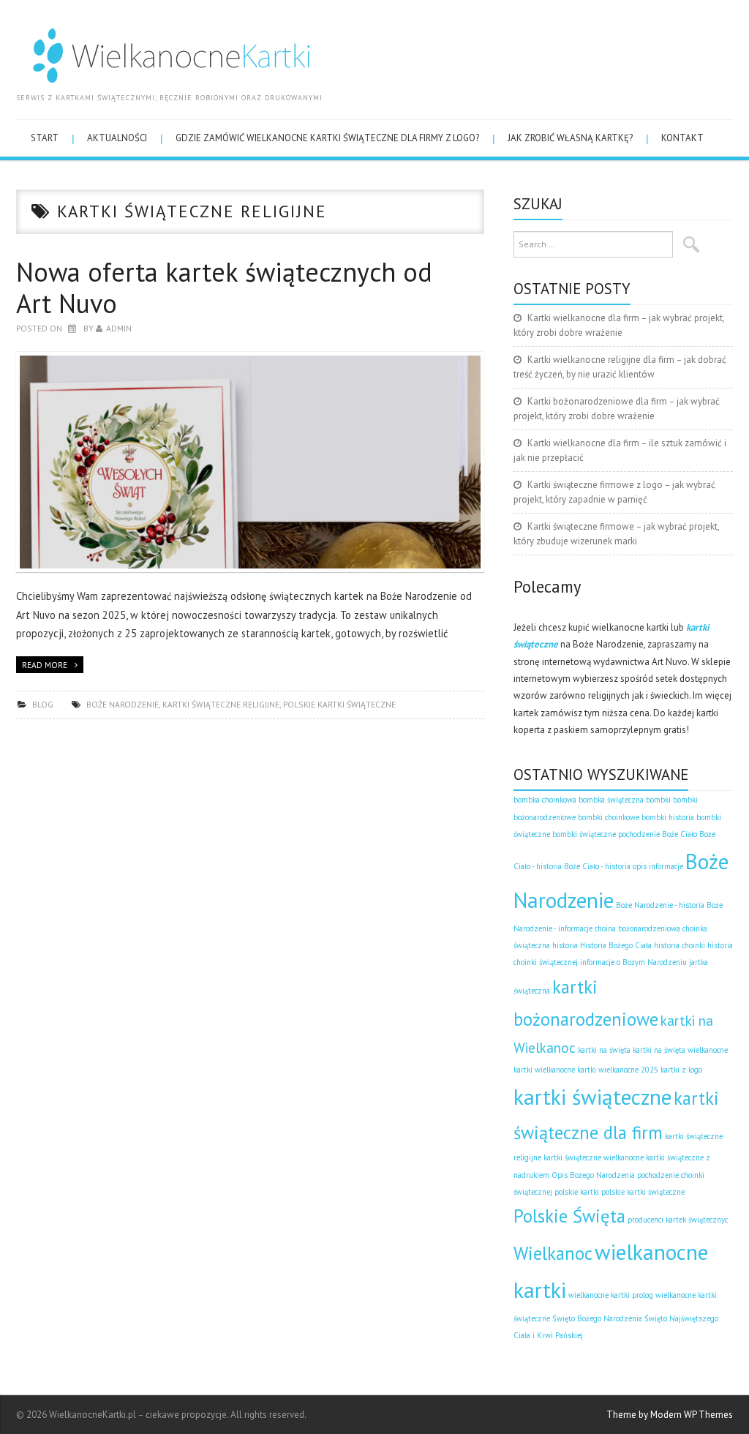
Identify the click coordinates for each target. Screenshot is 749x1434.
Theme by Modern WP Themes (669, 1414)
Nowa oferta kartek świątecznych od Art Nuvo (224, 287)
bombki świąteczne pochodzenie (606, 834)
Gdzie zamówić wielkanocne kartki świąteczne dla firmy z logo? (327, 138)
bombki (658, 800)
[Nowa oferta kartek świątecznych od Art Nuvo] (250, 462)
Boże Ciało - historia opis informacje (623, 866)
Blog (42, 704)
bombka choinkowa (544, 800)
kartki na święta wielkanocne (680, 1050)
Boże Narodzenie (122, 704)
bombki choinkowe (608, 817)
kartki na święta (604, 1050)
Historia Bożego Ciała (616, 945)
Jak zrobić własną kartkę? (570, 138)
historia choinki (679, 945)
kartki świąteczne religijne (220, 704)
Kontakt (682, 138)
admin (119, 328)
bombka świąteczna (611, 800)
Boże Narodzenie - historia (660, 905)
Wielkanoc (552, 1253)
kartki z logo (681, 1070)
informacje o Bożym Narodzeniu (633, 962)
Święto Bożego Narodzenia (597, 1318)
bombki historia (667, 817)
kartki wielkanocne (544, 1070)
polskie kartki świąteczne (339, 704)
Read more (44, 664)
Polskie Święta (569, 1216)
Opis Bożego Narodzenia (593, 1175)
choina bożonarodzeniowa (637, 928)
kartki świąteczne (592, 1097)
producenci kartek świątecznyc (678, 1220)
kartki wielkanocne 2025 (617, 1070)
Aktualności (117, 138)
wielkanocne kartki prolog (610, 1295)
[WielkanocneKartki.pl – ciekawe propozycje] (164, 52)
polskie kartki (576, 1192)
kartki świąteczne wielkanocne (593, 1157)
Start (45, 138)
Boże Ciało (679, 834)
